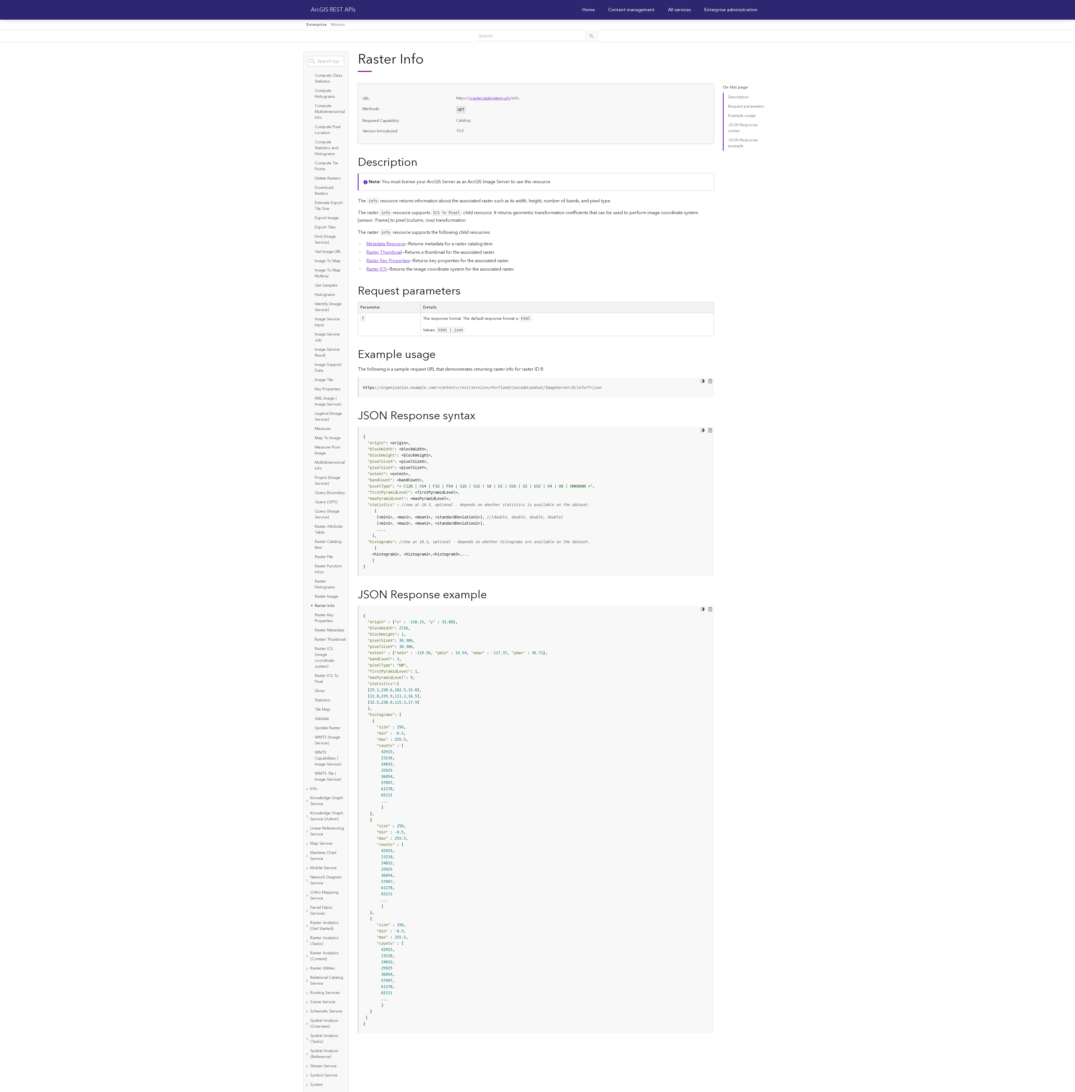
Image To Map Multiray (328, 273)
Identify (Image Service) (328, 307)
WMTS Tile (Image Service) (328, 776)
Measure (323, 428)
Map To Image (328, 438)
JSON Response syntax (743, 128)
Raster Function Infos (328, 569)
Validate (322, 718)
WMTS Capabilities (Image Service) (328, 758)
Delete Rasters (328, 178)
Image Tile (324, 380)
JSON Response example (743, 143)
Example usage (742, 115)
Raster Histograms (325, 584)
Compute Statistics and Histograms (326, 148)
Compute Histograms (325, 93)
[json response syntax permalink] (479, 416)
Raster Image (326, 596)
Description (738, 97)
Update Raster (327, 728)
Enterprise (316, 24)
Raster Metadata (329, 630)
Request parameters (746, 106)
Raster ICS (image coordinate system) (324, 657)
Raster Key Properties (324, 618)
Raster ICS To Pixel (327, 678)
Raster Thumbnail (330, 639)
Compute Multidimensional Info (330, 112)
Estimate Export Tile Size (329, 206)
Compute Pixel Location (328, 130)
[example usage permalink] (440, 354)
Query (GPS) (326, 502)
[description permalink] (421, 162)
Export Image (327, 218)
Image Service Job (327, 337)
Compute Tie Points (326, 166)
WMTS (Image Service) (327, 740)
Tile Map (322, 709)
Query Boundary (330, 493)
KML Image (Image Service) (328, 401)
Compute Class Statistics (328, 78)
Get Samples (326, 285)
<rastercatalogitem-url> (490, 98)
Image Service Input (327, 322)
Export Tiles (325, 227)
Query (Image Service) (327, 514)
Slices (320, 691)
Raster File (324, 557)
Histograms (325, 294)
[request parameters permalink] (465, 291)
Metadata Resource (385, 244)
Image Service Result (327, 352)
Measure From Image (327, 450)
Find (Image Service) (325, 239)
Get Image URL (328, 251)
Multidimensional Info (330, 465)
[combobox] (326, 61)
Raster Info (325, 605)
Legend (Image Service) (328, 416)
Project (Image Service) (327, 480)
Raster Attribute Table (329, 529)
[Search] (591, 35)
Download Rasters (324, 190)
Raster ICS (376, 269)
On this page (735, 87)
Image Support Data (328, 367)
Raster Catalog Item (328, 544)
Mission (338, 24)
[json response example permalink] (491, 595)
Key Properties (328, 389)
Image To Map (328, 261)
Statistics (322, 700)
